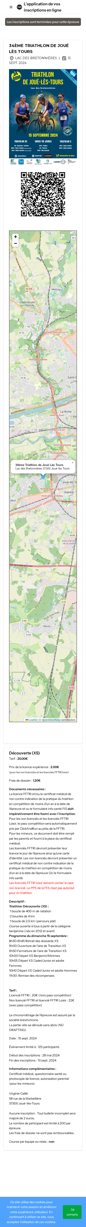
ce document (43, 833)
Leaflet (32, 720)
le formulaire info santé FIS (48, 809)
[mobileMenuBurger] (11, 7)
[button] (43, 476)
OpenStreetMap (51, 720)
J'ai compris (72, 1212)
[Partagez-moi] (43, 194)
